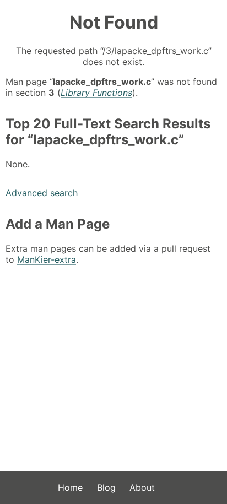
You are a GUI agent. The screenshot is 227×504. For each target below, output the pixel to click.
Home (70, 487)
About (142, 487)
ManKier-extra (46, 259)
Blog (106, 487)
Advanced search (42, 192)
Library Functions (96, 92)
